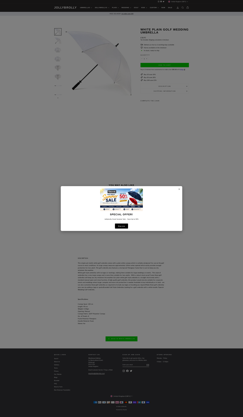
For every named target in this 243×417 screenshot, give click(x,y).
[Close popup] (179, 189)
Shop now (121, 226)
